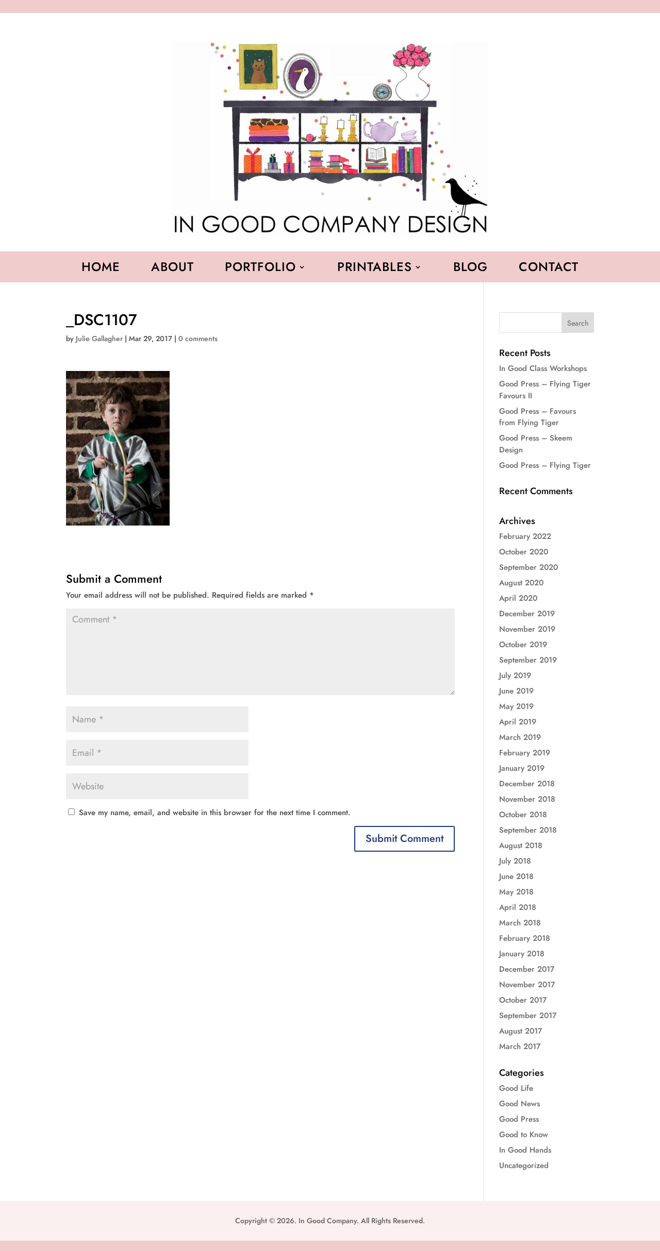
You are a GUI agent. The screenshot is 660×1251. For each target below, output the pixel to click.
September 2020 (528, 567)
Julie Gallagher (99, 338)
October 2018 (523, 814)
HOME (100, 269)
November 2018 (527, 799)
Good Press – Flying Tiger (545, 465)
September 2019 (528, 660)
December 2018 (527, 783)
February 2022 (525, 536)
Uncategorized (524, 1165)
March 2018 (520, 922)
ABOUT (172, 269)
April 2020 (518, 598)
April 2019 (517, 722)
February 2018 (524, 938)
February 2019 (524, 752)
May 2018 (516, 892)
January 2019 (521, 768)
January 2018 (521, 953)
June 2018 (516, 876)
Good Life (516, 1088)
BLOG (470, 269)
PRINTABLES (374, 269)
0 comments (198, 338)
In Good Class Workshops (543, 368)
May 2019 (516, 706)
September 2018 (528, 830)
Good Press (519, 1119)
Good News (519, 1103)
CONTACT (549, 269)
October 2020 (523, 551)
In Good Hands (525, 1150)
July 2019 (515, 675)
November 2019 (527, 629)
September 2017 (527, 1015)
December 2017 (526, 969)
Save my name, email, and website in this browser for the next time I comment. (215, 812)
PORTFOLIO (260, 269)
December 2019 (527, 613)
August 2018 (520, 845)
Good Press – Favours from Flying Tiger (537, 417)
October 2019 (523, 644)
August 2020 (521, 582)
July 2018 (515, 861)
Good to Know (523, 1134)
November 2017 (527, 984)
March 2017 (519, 1046)
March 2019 (520, 737)
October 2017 (523, 1000)
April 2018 (517, 907)
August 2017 (520, 1031)
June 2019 (516, 691)
